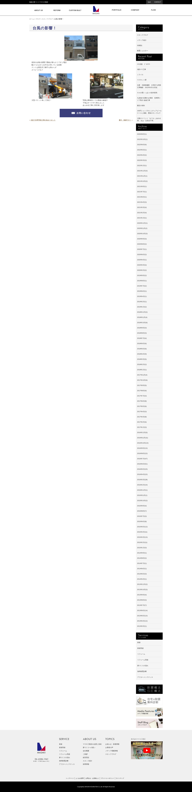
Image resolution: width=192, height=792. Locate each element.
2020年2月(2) (142, 270)
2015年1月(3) (142, 548)
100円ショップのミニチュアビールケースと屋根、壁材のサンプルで (149, 112)
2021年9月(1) (142, 186)
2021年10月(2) (142, 181)
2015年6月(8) (142, 521)
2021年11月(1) (142, 176)
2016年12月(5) (142, 432)
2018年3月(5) (142, 359)
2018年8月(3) (142, 333)
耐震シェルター (142, 51)
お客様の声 (109, 747)
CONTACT (157, 2)
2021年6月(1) (142, 197)
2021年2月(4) (142, 213)
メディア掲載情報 (111, 751)
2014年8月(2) (142, 558)
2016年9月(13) (142, 448)
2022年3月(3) (142, 160)
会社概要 (86, 751)
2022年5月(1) (142, 150)
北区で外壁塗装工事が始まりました (43, 120)
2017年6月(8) (142, 401)
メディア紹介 (141, 40)
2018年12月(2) (142, 312)
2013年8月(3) (142, 600)
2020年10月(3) (142, 233)
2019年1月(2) (142, 307)
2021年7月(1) (142, 192)
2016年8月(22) (142, 453)
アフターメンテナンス (145, 677)
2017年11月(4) (142, 375)
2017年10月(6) (142, 380)
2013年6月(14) (142, 610)
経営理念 (86, 757)
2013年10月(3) (142, 589)
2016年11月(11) (142, 438)
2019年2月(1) (142, 301)
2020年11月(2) (142, 228)
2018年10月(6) (142, 322)
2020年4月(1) (142, 260)
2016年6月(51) (142, 464)
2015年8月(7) (142, 511)
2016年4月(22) (142, 474)
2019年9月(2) (142, 275)
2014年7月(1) (142, 563)
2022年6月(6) (142, 144)
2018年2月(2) (142, 364)
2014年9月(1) (142, 553)
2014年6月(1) (142, 568)
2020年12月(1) (142, 223)
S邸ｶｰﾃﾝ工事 (141, 69)
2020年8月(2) (142, 244)
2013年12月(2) (142, 584)
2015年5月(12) (142, 527)
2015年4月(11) (142, 532)
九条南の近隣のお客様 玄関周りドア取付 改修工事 (148, 99)
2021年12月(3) (142, 171)
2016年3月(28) (142, 479)
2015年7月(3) (142, 516)
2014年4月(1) (142, 579)
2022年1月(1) (142, 165)
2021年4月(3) (142, 202)
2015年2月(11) (142, 542)
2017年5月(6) (142, 406)
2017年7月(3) (142, 396)
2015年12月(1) (142, 490)
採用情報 (86, 764)
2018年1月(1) (142, 370)
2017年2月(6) (142, 422)
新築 (138, 642)
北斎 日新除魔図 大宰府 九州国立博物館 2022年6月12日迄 (149, 86)
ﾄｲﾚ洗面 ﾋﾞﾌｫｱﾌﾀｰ (143, 64)
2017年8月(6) (142, 390)
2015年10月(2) (142, 500)
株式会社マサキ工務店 (138, 739)
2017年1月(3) (142, 427)
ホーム (31, 19)
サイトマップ (120, 778)
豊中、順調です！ (125, 120)
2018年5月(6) (142, 349)
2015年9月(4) (142, 506)
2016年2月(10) (142, 485)
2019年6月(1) (142, 291)
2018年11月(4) (142, 317)
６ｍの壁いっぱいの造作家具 (147, 93)
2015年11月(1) (142, 495)
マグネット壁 (141, 80)
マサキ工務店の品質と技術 (92, 744)
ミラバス (140, 75)
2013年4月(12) (142, 621)
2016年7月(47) (142, 459)
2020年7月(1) (142, 249)
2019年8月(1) (142, 281)
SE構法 (139, 45)
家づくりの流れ (142, 665)
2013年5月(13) (142, 616)
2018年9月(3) (142, 328)
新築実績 (140, 648)
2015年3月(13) (142, 537)
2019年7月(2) (142, 286)
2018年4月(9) (142, 354)
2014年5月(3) (142, 574)
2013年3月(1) (142, 626)
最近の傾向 (141, 105)
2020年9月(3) (142, 239)
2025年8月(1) (142, 134)
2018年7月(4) (142, 338)
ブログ (38, 19)
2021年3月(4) (142, 207)
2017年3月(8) (142, 417)
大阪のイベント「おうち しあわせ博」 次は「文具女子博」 (149, 119)
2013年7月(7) (142, 605)
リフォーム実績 (142, 660)
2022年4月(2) (142, 155)
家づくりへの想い (89, 747)
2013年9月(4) (142, 595)
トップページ (70, 778)
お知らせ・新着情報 (112, 744)
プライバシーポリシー (107, 778)
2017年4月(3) (142, 411)
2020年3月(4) (142, 265)
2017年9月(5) (142, 385)
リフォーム (141, 654)
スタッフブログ (47, 19)
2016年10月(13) (142, 443)
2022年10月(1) (142, 139)
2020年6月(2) (142, 254)
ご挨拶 (85, 754)
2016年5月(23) (142, 469)
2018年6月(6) (142, 343)
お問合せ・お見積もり (92, 778)
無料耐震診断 (142, 671)
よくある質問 (80, 778)
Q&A (149, 2)
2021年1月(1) (142, 218)
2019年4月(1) (142, 296)
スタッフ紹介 (87, 761)
